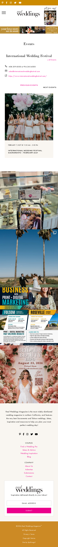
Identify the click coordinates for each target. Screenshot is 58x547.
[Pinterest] (3, 3)
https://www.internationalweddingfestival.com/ (27, 76)
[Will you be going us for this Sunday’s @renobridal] (29, 374)
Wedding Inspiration (29, 453)
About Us (29, 466)
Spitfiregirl (32, 542)
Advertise (29, 469)
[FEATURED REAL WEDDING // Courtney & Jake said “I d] (29, 258)
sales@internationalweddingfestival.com (24, 71)
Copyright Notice (29, 538)
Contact (29, 476)
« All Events (51, 60)
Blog (29, 456)
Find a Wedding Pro (29, 446)
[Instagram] (12, 3)
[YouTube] (21, 3)
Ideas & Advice (29, 450)
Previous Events (29, 85)
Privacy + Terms (29, 534)
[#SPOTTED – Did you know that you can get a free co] (29, 200)
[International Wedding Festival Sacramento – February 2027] (29, 117)
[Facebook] (7, 3)
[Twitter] (16, 3)
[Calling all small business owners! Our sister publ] (29, 316)
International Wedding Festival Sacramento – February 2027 (25, 151)
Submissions (29, 472)
